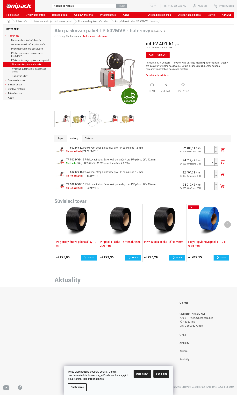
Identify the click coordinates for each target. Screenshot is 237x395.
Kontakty (184, 359)
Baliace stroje (15, 84)
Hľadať (121, 6)
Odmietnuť (142, 373)
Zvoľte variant (157, 55)
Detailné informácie (156, 75)
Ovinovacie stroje (17, 80)
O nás (183, 334)
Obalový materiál (16, 89)
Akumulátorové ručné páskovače (28, 44)
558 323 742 (177, 6)
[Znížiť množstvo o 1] (216, 151)
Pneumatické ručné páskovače (27, 48)
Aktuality (184, 342)
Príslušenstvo (15, 93)
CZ (152, 5)
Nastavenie (77, 387)
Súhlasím (161, 373)
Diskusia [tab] (89, 138)
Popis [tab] (60, 138)
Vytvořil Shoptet (226, 387)
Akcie (11, 97)
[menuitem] (12, 15)
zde (101, 378)
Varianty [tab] (74, 138)
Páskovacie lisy (20, 76)
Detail (91, 257)
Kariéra (183, 351)
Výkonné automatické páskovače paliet (29, 70)
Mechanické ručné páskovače (26, 40)
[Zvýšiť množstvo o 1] (216, 148)
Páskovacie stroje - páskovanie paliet (30, 60)
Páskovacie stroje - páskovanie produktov (27, 54)
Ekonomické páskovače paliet (27, 64)
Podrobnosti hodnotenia (95, 36)
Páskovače (13, 35)
